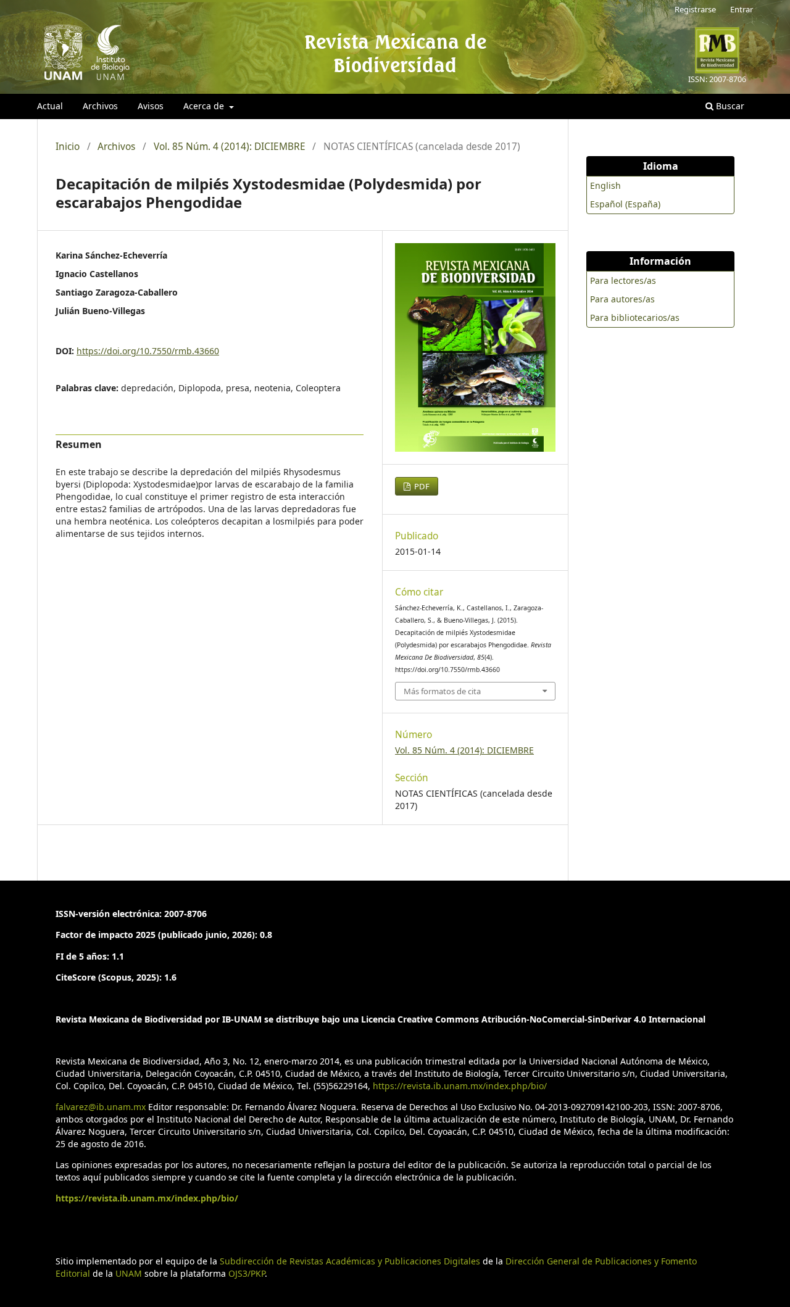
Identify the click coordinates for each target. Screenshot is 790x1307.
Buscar (728, 106)
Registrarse (695, 9)
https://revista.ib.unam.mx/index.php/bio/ (460, 1086)
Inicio (68, 147)
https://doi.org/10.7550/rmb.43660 (148, 351)
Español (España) (625, 204)
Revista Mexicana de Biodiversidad (395, 53)
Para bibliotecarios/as (635, 317)
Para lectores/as (623, 280)
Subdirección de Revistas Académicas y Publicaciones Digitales (350, 1261)
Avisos (151, 106)
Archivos (100, 106)
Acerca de (205, 106)
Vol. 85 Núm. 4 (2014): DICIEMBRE (230, 147)
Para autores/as (622, 299)
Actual (50, 106)
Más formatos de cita (442, 691)
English (605, 185)
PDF (421, 486)
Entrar (741, 9)
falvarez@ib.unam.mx (101, 1107)
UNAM (128, 1273)
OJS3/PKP (246, 1273)
